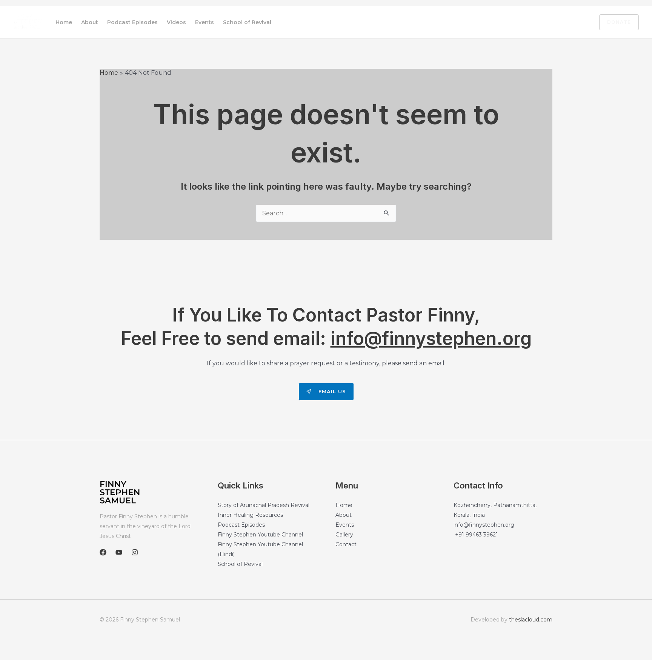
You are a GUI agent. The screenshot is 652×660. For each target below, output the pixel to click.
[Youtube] (563, 22)
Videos (176, 22)
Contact (346, 544)
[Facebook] (547, 22)
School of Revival (247, 22)
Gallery (344, 534)
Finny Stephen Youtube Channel (260, 534)
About (89, 22)
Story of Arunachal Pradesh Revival (263, 505)
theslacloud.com (530, 619)
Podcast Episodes (132, 22)
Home (63, 22)
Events (204, 22)
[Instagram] (579, 22)
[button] (614, 22)
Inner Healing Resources (250, 515)
